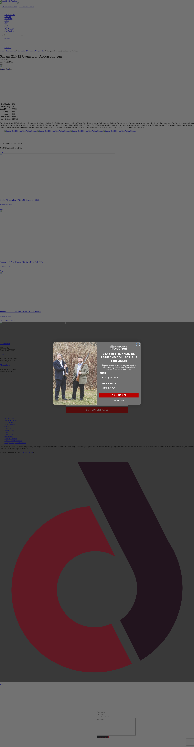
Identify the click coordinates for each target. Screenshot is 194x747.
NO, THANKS (119, 401)
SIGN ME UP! (119, 395)
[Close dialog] (138, 344)
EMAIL (103, 373)
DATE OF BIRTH (108, 384)
